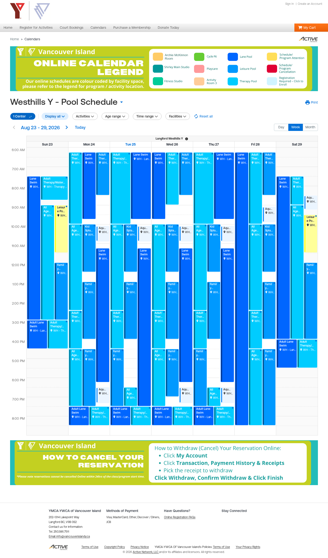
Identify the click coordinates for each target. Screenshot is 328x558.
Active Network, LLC (146, 552)
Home (14, 39)
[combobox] (68, 102)
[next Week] (66, 127)
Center (19, 116)
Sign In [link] (289, 4)
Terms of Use (221, 547)
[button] (311, 102)
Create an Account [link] (310, 4)
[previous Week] (14, 127)
